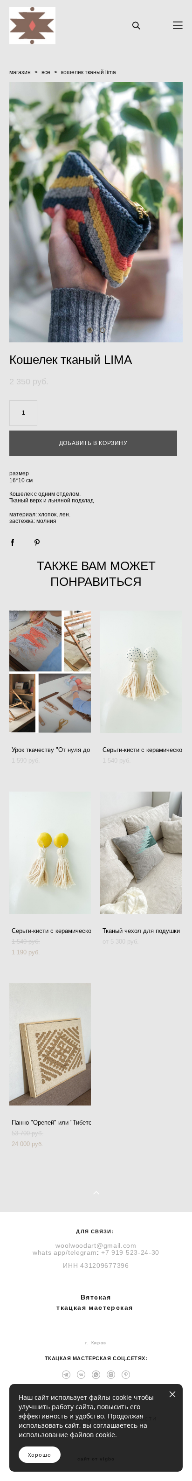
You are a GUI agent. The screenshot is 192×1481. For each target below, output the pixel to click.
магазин (20, 72)
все (45, 72)
